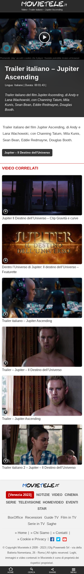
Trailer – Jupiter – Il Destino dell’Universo (32, 370)
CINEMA (71, 495)
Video (24, 9)
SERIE (11, 502)
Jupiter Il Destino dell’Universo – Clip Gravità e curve (40, 218)
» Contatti (60, 533)
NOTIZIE (43, 495)
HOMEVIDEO (53, 502)
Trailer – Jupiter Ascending (21, 418)
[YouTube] (65, 539)
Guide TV (51, 517)
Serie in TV (36, 524)
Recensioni (33, 517)
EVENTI (72, 502)
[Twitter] (58, 539)
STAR (42, 509)
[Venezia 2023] (20, 495)
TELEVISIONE (29, 502)
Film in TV (68, 517)
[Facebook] (52, 539)
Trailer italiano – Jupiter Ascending (27, 321)
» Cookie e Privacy (31, 539)
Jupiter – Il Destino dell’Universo (27, 152)
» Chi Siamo (40, 533)
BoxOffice (15, 517)
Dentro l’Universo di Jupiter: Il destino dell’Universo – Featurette (40, 269)
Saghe (51, 524)
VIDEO (57, 495)
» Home (21, 533)
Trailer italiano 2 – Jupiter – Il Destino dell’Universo (39, 467)
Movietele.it (42, 3)
